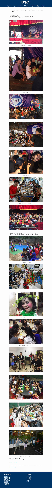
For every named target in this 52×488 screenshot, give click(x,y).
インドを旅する (29, 478)
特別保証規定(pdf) (6, 481)
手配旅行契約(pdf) (6, 479)
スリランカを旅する (29, 476)
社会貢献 (28, 480)
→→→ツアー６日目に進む (13, 462)
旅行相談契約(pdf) (6, 482)
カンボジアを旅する (29, 477)
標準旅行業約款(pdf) (6, 483)
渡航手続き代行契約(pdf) (7, 480)
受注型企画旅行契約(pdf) (7, 478)
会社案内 (28, 481)
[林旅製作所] (26, 2)
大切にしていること (29, 479)
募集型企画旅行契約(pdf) (7, 477)
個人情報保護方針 (6, 484)
